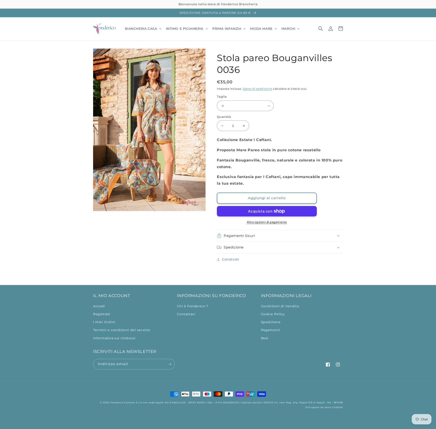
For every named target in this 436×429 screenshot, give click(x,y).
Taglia (222, 96)
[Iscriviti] (170, 364)
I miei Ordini (104, 322)
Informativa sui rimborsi (114, 338)
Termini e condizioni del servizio (121, 330)
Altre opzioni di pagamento (267, 222)
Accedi (99, 306)
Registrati (101, 314)
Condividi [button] (230, 259)
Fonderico (116, 402)
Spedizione (271, 322)
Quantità (224, 117)
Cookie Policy (273, 314)
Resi (264, 338)
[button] (142, 28)
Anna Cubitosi (334, 407)
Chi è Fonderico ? (192, 306)
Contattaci (186, 314)
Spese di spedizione (257, 88)
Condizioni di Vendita (280, 306)
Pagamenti (270, 330)
